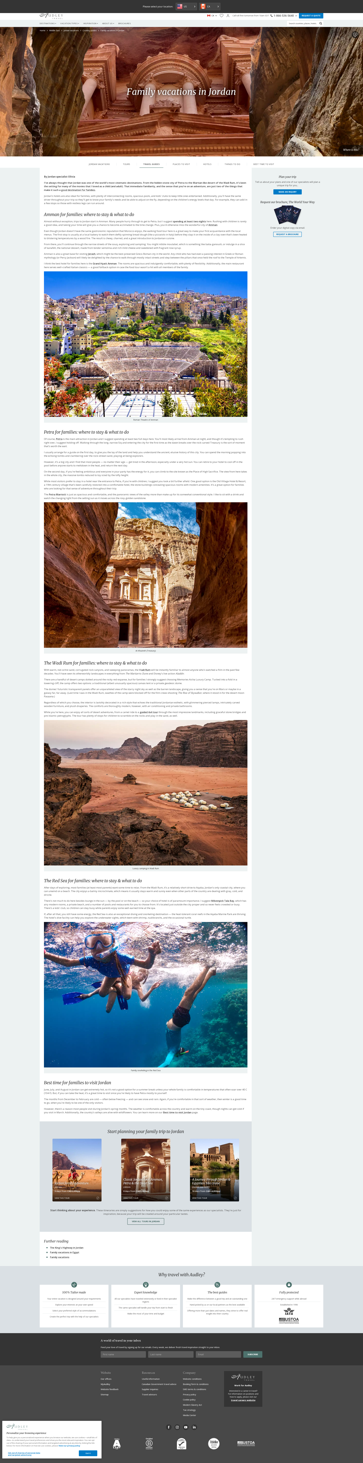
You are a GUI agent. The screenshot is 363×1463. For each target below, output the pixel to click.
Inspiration (90, 23)
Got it (88, 1453)
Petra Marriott (57, 494)
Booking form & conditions (196, 1384)
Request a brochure (287, 234)
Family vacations (59, 1257)
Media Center (189, 1415)
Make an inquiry (287, 191)
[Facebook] (169, 1427)
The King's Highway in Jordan (66, 1247)
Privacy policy (189, 1394)
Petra (59, 439)
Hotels (207, 164)
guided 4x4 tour (149, 712)
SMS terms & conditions (194, 1389)
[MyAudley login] (228, 15)
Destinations (47, 23)
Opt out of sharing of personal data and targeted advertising (24, 1454)
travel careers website (243, 1400)
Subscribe (253, 1354)
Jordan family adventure (72, 1183)
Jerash (91, 253)
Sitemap (105, 1394)
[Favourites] (221, 15)
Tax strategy (189, 1409)
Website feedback (109, 1389)
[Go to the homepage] (51, 15)
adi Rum (145, 669)
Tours (126, 164)
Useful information (151, 1378)
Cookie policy (189, 1399)
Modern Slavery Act (192, 1404)
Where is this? (351, 149)
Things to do (232, 164)
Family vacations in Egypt (64, 1252)
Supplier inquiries (150, 1389)
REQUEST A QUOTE (311, 15)
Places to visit (181, 164)
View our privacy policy (69, 1445)
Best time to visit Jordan (177, 1112)
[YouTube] (186, 1427)
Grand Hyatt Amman (105, 263)
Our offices (106, 1378)
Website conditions (192, 1378)
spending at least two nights (189, 221)
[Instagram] (177, 1427)
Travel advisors (149, 1394)
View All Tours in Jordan (146, 1221)
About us (107, 23)
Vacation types (69, 23)
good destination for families (78, 190)
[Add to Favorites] (355, 34)
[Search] (320, 23)
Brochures (124, 23)
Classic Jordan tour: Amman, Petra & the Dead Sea (143, 1181)
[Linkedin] (194, 1427)
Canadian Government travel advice (159, 1384)
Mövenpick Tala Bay (222, 900)
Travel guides (151, 164)
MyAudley (105, 1384)
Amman (212, 225)
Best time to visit (263, 164)
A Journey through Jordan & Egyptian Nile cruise (211, 1181)
